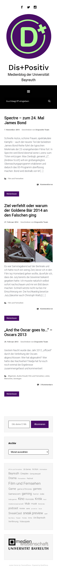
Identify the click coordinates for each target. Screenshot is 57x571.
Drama (12, 478)
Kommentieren (46, 184)
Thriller (24, 518)
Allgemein (12, 376)
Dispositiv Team (42, 130)
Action (35, 469)
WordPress (44, 565)
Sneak (40, 508)
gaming (27, 493)
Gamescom (14, 493)
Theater (18, 518)
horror (36, 494)
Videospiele (25, 521)
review (22, 508)
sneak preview (33, 513)
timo (30, 518)
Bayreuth (13, 473)
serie (28, 508)
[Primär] (28, 91)
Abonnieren (39, 424)
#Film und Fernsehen (15, 469)
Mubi (27, 503)
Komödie (30, 499)
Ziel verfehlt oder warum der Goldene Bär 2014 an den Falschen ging (26, 210)
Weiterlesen (12, 194)
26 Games (27, 469)
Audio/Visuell (22, 376)
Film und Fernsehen (15, 179)
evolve (11, 565)
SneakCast (15, 513)
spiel (45, 514)
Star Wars (11, 518)
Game (12, 488)
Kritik (38, 499)
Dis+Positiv (28, 67)
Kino (21, 499)
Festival (30, 478)
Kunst (44, 499)
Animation (43, 469)
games (37, 488)
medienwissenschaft (16, 504)
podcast (13, 508)
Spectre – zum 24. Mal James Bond (24, 120)
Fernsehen (22, 478)
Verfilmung (13, 521)
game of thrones (24, 489)
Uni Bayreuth (39, 517)
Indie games (12, 499)
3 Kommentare (47, 385)
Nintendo (41, 504)
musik (34, 503)
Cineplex (24, 473)
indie (42, 494)
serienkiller (34, 508)
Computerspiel (35, 474)
